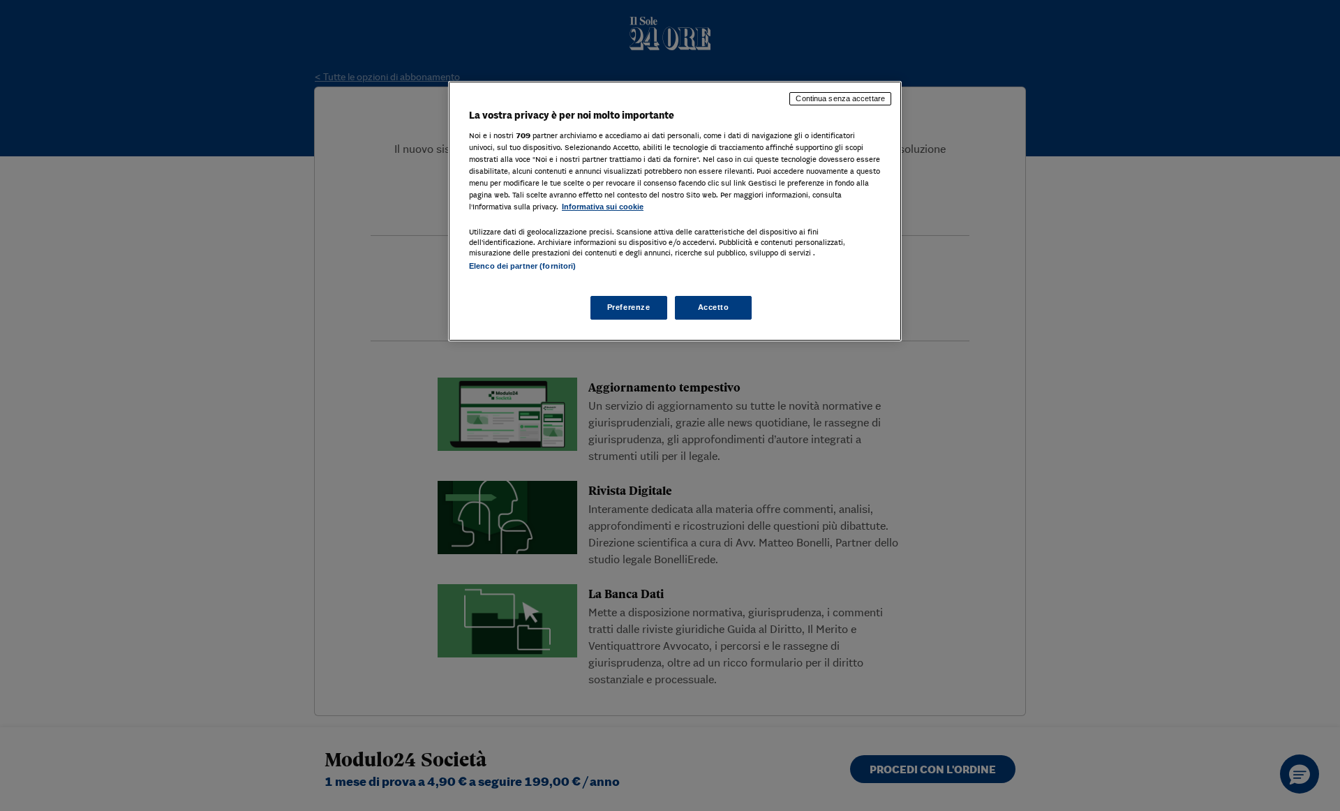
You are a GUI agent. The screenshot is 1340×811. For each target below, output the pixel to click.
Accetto (713, 307)
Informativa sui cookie (602, 206)
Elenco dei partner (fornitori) (522, 266)
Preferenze (628, 307)
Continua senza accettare (840, 98)
